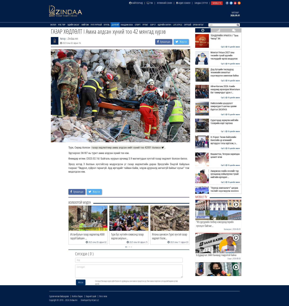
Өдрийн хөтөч (164, 25)
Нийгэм (85, 25)
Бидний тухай (91, 296)
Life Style (177, 25)
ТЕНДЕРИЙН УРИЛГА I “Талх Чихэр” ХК (225, 37)
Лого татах (103, 296)
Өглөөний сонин (164, 3)
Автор (63, 39)
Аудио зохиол (184, 3)
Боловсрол (227, 229)
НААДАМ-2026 (127, 25)
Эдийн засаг (73, 25)
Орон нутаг (198, 25)
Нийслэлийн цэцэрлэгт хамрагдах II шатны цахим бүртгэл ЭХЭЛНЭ (225, 106)
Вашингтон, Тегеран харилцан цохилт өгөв (225, 156)
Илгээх (80, 282)
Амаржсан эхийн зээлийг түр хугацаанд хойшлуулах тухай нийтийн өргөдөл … (225, 174)
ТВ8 (151, 3)
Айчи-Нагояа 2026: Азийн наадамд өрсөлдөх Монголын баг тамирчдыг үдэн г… (225, 89)
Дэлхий (115, 25)
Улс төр (61, 25)
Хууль (107, 25)
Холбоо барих (77, 296)
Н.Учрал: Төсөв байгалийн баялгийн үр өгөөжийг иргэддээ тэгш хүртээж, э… (225, 140)
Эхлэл (53, 25)
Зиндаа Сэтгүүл (201, 3)
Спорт (137, 25)
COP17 (153, 25)
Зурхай (187, 25)
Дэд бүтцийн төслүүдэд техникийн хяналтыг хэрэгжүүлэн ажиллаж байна (225, 72)
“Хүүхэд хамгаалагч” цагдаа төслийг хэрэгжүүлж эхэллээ (225, 189)
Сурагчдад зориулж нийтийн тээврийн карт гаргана (225, 122)
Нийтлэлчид (137, 3)
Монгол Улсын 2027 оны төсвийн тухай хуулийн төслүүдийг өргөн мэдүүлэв (225, 55)
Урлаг (145, 25)
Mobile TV (217, 3)
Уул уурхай (96, 25)
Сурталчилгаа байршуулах (59, 296)
